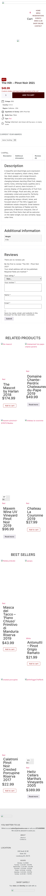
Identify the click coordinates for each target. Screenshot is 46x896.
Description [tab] (7, 156)
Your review (9, 282)
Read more (33, 404)
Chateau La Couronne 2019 (35, 513)
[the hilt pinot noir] (22, 41)
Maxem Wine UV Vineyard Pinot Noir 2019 (10, 517)
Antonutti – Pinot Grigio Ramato (34, 647)
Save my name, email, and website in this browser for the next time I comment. (21, 314)
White (28, 638)
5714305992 (40, 828)
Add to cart (28, 95)
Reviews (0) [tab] (38, 157)
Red (4, 79)
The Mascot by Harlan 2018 (11, 389)
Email (7, 303)
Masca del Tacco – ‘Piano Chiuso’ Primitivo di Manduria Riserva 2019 (11, 622)
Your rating (9, 275)
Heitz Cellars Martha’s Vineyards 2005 (35, 779)
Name (7, 295)
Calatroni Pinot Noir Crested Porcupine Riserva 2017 (11, 769)
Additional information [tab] (19, 157)
